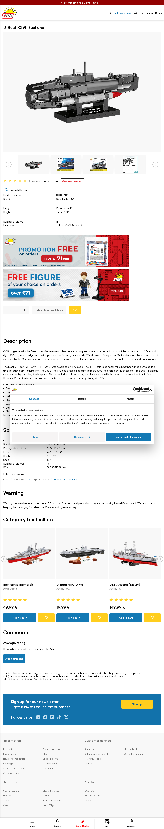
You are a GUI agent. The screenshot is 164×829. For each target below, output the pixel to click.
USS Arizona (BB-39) (124, 585)
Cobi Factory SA (65, 198)
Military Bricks (123, 12)
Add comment (14, 658)
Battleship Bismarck (18, 585)
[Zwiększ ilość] (26, 310)
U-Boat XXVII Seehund (69, 225)
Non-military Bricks (151, 12)
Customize (80, 437)
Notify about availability (49, 310)
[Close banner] (150, 390)
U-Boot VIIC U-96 (69, 585)
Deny (35, 437)
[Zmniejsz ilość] (6, 310)
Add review (51, 180)
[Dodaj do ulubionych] (75, 310)
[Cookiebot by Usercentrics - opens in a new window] (135, 389)
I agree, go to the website (129, 437)
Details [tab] (82, 399)
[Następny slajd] (160, 559)
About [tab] (130, 399)
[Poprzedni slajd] (4, 559)
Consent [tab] (34, 399)
